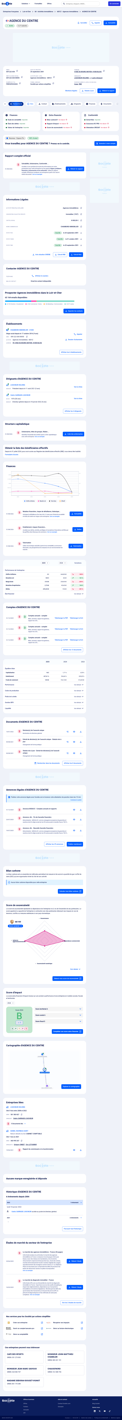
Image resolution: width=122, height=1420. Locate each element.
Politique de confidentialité (101, 1418)
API (24, 1413)
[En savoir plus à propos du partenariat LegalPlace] (42, 1322)
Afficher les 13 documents (72, 650)
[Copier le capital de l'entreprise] (81, 220)
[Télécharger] (80, 731)
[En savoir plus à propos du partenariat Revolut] (42, 1328)
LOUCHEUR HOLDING (81, 78)
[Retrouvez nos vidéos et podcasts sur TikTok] (109, 1411)
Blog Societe (96, 1403)
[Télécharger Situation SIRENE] (81, 239)
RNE (80, 84)
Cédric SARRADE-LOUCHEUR (23, 1118)
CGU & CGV (75, 1418)
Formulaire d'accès (11, 454)
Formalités (38, 4)
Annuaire (26, 1409)
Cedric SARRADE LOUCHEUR (21, 1212)
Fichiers (25, 1406)
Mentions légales (71, 91)
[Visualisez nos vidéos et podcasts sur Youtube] (104, 1411)
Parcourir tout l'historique (72, 1229)
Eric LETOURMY (31, 1145)
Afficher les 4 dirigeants (73, 411)
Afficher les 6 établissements (71, 352)
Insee (76, 84)
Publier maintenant (74, 844)
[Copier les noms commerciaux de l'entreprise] (81, 227)
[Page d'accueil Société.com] (7, 4)
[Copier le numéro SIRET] (22, 77)
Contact (44, 104)
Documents (107, 104)
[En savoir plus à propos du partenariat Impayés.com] (82, 1322)
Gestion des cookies (86, 1418)
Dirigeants (77, 104)
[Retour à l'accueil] (8, 1400)
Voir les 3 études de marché (71, 1303)
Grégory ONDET (19, 1145)
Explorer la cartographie (71, 1086)
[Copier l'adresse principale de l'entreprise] (104, 71)
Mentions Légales (115, 1418)
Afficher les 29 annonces (54, 844)
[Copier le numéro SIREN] (17, 71)
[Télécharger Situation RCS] (81, 233)
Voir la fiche (78, 387)
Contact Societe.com (64, 1403)
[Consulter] (74, 731)
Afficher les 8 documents (72, 763)
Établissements (60, 104)
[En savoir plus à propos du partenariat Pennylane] (82, 1328)
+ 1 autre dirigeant (95, 78)
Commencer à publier (75, 800)
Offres (49, 4)
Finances (92, 104)
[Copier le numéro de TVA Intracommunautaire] (20, 83)
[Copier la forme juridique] (53, 83)
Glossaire (60, 1406)
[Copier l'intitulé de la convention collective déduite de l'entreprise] (81, 214)
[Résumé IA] (67, 731)
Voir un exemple (37, 174)
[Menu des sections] (5, 104)
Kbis (31, 104)
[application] (45, 483)
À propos (67, 1418)
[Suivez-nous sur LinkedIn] (94, 1411)
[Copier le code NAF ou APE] (54, 77)
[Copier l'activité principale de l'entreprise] (81, 208)
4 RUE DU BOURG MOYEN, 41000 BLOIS (88, 72)
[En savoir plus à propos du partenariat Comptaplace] (42, 1334)
